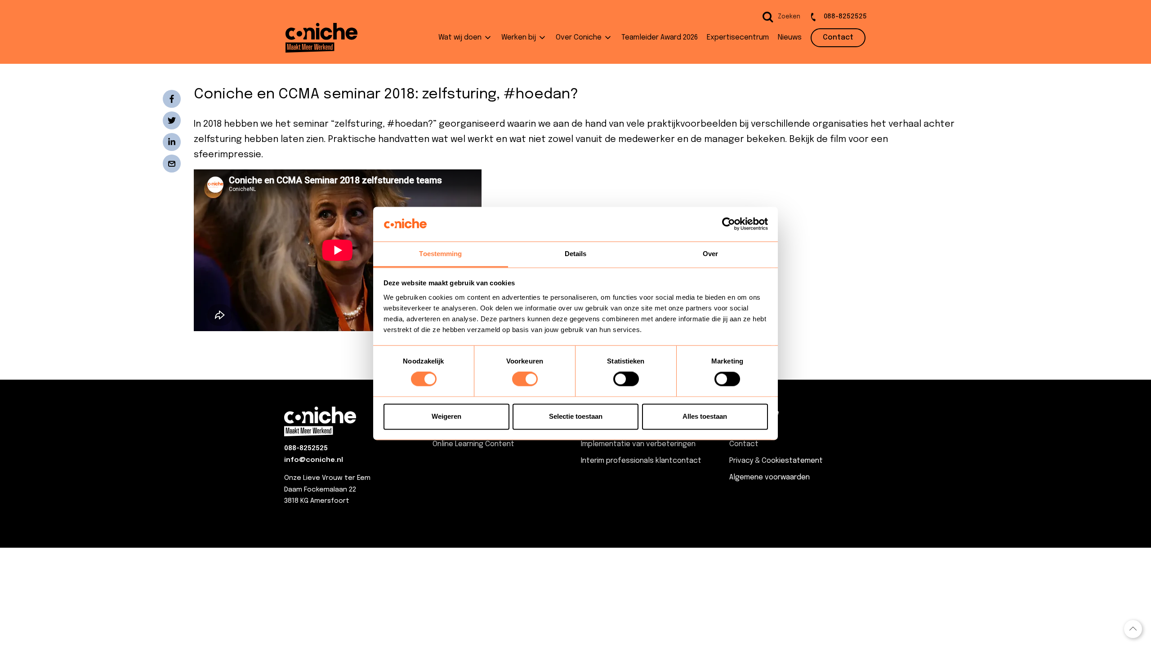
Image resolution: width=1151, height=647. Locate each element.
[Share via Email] (172, 164)
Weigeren (446, 416)
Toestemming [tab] (440, 253)
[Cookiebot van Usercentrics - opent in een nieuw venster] (728, 224)
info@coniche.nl (313, 460)
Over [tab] (710, 253)
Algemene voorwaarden (769, 477)
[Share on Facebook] (172, 99)
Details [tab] (576, 253)
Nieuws (741, 427)
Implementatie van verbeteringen (638, 444)
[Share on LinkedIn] (172, 142)
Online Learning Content (473, 444)
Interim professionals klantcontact (641, 461)
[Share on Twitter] (172, 120)
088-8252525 (306, 448)
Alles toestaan (705, 416)
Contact (743, 444)
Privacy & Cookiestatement (776, 461)
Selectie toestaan (575, 416)
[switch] (525, 379)
